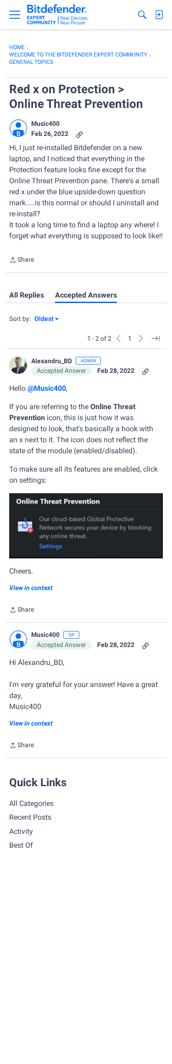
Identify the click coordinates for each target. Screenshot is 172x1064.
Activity (21, 831)
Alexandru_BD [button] (51, 361)
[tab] (27, 295)
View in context (31, 587)
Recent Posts (30, 817)
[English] (57, 15)
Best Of (21, 845)
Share (21, 260)
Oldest (44, 319)
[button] (18, 128)
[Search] (142, 14)
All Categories (31, 803)
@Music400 (47, 388)
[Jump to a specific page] (155, 338)
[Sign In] (158, 14)
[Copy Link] (79, 134)
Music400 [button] (45, 123)
